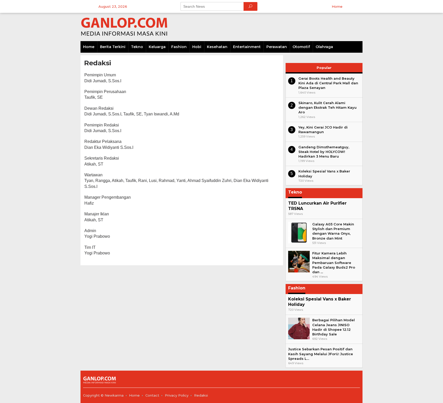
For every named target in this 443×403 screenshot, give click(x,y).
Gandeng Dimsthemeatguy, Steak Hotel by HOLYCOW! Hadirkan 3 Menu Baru (323, 151)
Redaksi (201, 395)
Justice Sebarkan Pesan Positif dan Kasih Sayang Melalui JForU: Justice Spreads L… (320, 353)
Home (134, 395)
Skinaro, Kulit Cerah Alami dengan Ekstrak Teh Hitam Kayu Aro (327, 107)
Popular (324, 68)
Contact (152, 395)
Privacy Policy (176, 395)
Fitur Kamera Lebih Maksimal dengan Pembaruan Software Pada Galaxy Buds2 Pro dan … (333, 262)
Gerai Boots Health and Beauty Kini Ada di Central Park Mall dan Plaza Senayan (328, 83)
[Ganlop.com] (125, 26)
